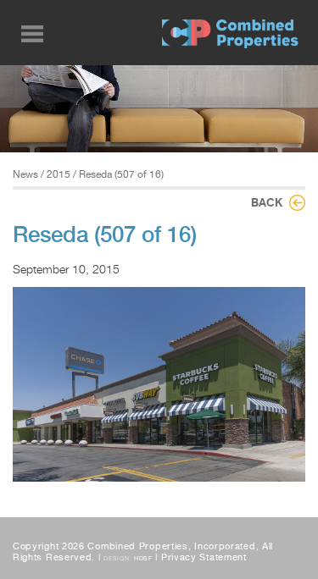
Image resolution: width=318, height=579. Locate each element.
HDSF (143, 558)
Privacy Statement (204, 557)
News (25, 174)
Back (266, 202)
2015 (58, 174)
